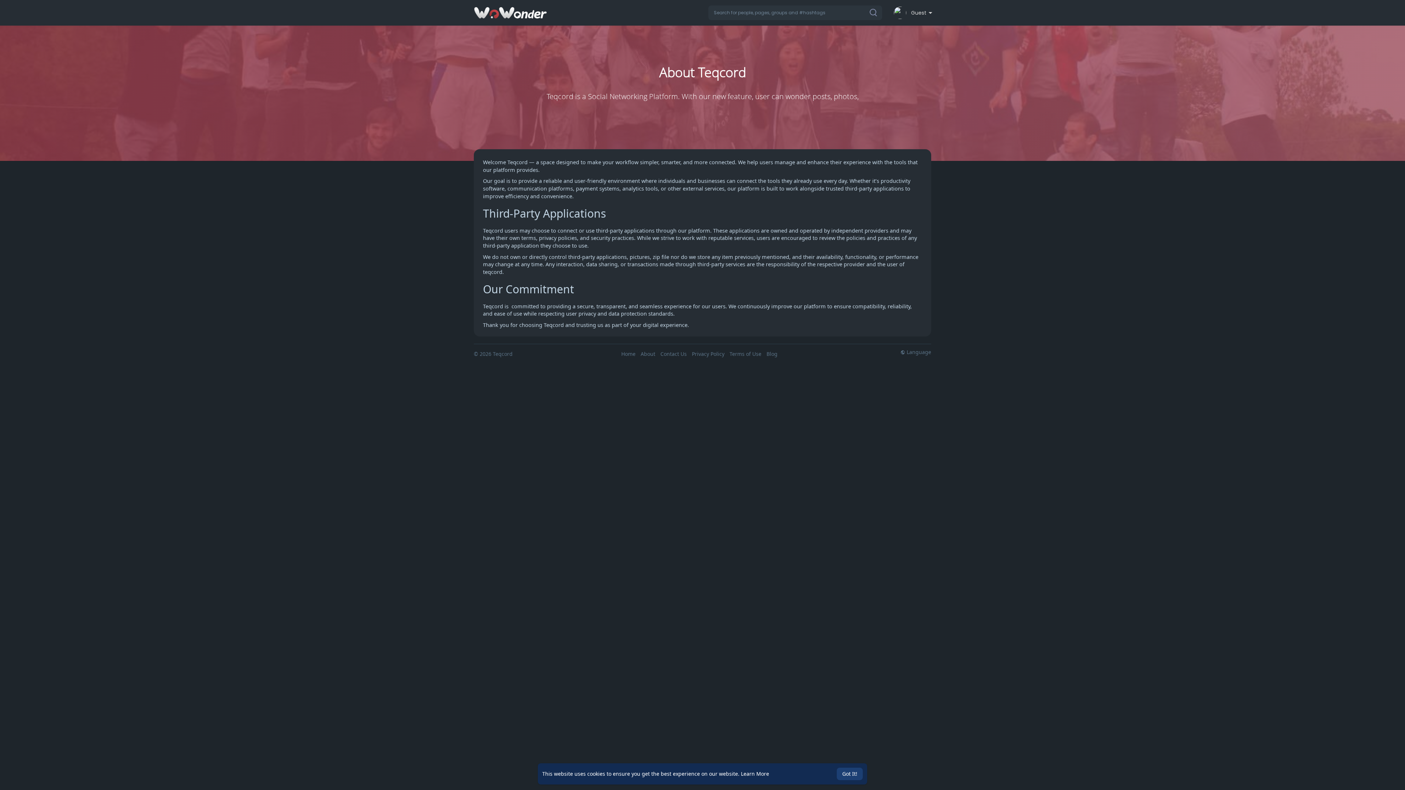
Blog (772, 353)
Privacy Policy (708, 353)
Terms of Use (745, 353)
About (648, 353)
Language (918, 352)
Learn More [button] (755, 773)
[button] (795, 12)
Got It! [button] (849, 773)
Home (628, 353)
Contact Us (673, 353)
